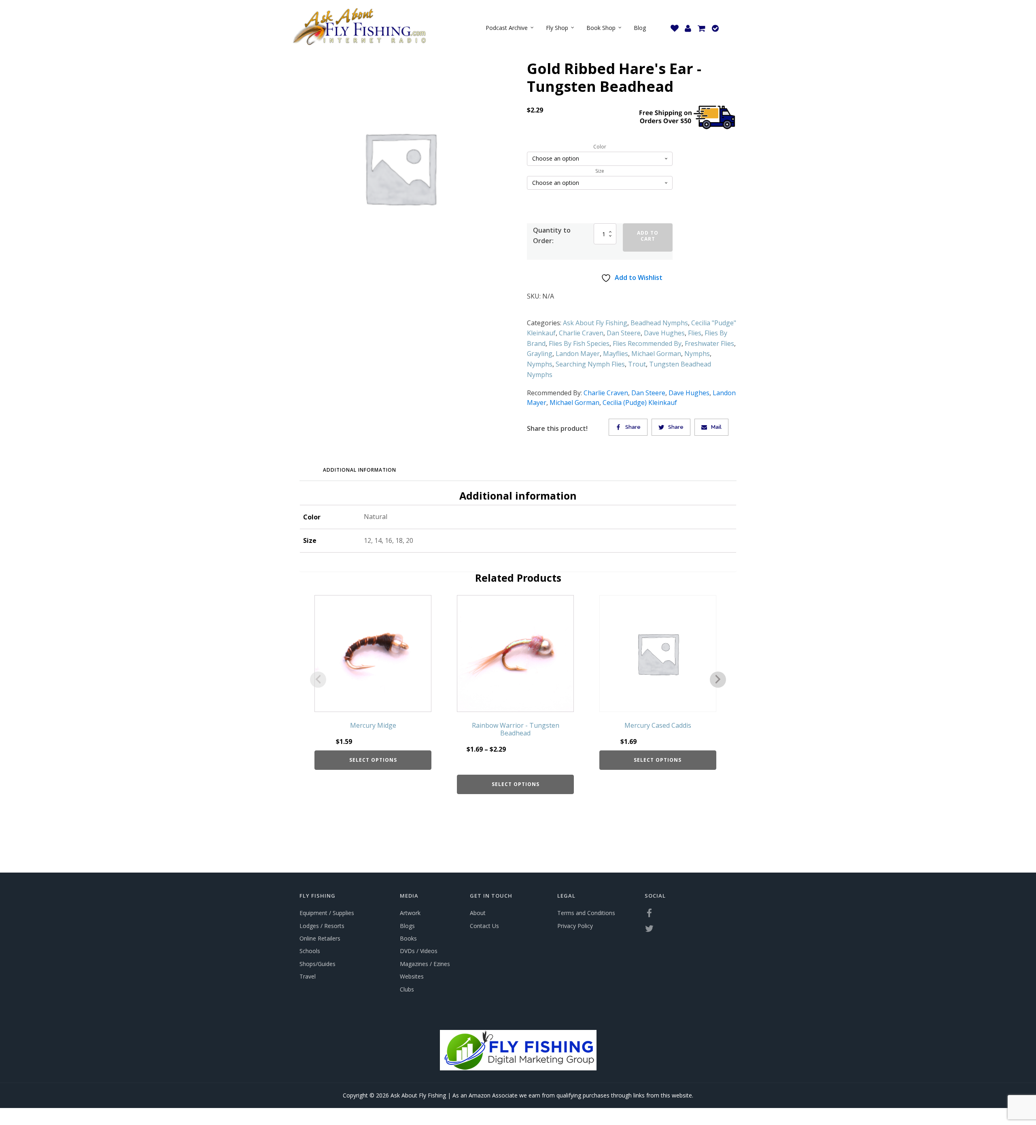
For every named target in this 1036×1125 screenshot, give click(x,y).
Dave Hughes (664, 332)
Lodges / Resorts (321, 926)
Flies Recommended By (647, 343)
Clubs (407, 989)
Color (599, 147)
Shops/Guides (317, 964)
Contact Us (484, 926)
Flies (694, 332)
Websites (412, 976)
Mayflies (615, 353)
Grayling (539, 353)
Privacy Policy (575, 926)
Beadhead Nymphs (659, 322)
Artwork (410, 913)
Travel (307, 976)
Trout (637, 364)
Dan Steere (624, 332)
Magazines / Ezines (425, 964)
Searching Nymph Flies (590, 364)
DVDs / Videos (418, 951)
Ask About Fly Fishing (595, 322)
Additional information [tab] (359, 469)
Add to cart (647, 235)
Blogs (407, 926)
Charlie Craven (581, 332)
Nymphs (697, 353)
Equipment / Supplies (326, 913)
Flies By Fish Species (579, 343)
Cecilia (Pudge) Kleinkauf (640, 402)
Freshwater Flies (709, 343)
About (478, 913)
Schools (309, 951)
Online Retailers (319, 938)
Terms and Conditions (586, 913)
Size (599, 171)
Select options (373, 759)
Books (408, 938)
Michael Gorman (656, 353)
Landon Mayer (578, 353)
